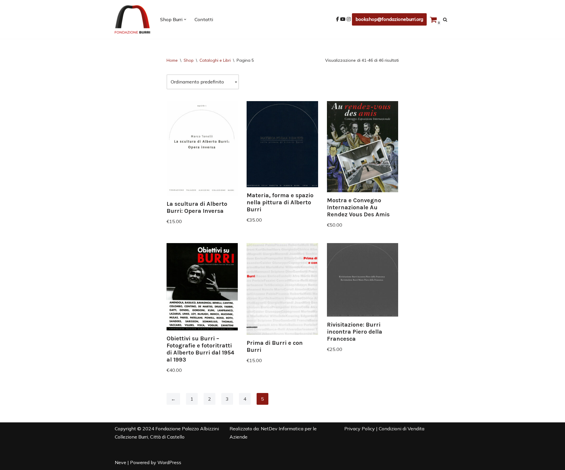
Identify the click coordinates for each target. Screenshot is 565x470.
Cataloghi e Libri (215, 60)
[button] (185, 19)
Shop (189, 60)
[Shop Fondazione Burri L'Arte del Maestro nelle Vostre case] (132, 19)
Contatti (204, 19)
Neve (120, 462)
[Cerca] (445, 19)
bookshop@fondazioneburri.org (389, 19)
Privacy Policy (359, 428)
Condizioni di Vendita (401, 428)
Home (172, 60)
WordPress (169, 462)
